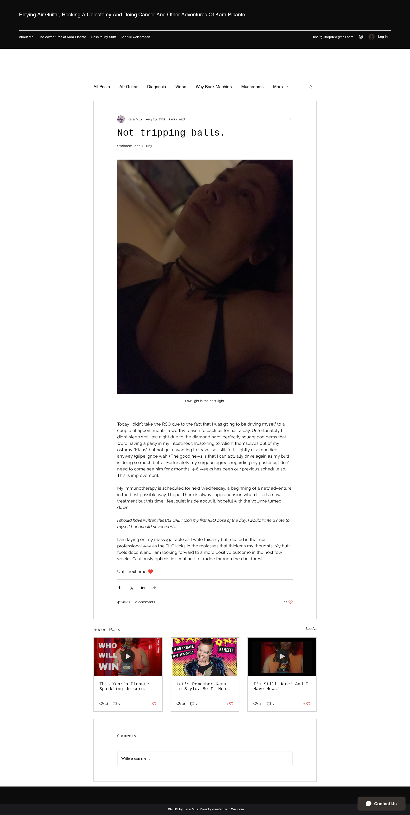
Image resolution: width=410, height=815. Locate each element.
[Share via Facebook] (119, 587)
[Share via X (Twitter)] (131, 587)
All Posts (101, 86)
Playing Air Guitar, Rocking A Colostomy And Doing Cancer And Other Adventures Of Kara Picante (132, 15)
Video (180, 86)
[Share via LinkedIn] (142, 587)
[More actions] (290, 119)
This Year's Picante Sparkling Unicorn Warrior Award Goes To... (124, 686)
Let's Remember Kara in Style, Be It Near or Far (203, 686)
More (278, 86)
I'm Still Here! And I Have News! (280, 686)
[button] (310, 87)
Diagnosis (156, 86)
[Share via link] (154, 587)
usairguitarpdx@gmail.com (333, 37)
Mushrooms (252, 86)
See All (311, 628)
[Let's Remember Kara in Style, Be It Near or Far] (205, 657)
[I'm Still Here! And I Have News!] (282, 657)
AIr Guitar (128, 86)
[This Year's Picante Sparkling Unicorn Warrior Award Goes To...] (128, 657)
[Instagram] (361, 36)
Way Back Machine (214, 86)
